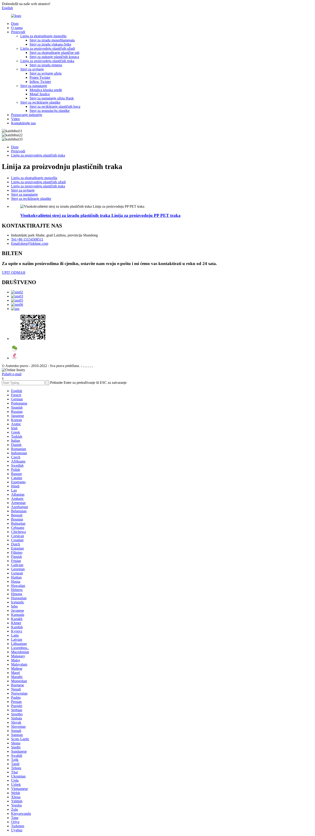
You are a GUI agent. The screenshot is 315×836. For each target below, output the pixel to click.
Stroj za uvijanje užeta (46, 73)
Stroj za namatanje (33, 86)
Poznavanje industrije (26, 115)
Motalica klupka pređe (46, 90)
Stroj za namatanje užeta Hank (52, 98)
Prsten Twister (40, 77)
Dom (14, 24)
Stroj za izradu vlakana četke (50, 44)
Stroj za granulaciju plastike (50, 111)
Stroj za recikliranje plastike (40, 102)
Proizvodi (18, 32)
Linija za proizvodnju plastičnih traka (47, 61)
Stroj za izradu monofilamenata (52, 40)
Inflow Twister (40, 82)
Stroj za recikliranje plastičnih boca (55, 106)
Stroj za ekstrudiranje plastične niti (54, 53)
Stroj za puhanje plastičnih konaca (54, 57)
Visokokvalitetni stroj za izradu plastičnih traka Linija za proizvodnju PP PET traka (100, 215)
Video (15, 119)
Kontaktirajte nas (23, 123)
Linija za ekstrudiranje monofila (43, 36)
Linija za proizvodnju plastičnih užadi (47, 48)
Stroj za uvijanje (32, 69)
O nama (17, 28)
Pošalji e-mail (11, 374)
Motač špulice (40, 94)
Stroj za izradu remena (46, 65)
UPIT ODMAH (13, 272)
